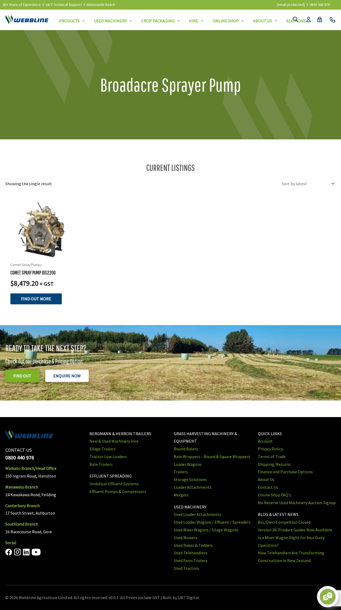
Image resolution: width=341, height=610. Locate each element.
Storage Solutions (190, 479)
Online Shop (226, 20)
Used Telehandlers (190, 552)
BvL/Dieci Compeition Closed (284, 522)
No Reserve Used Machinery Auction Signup (297, 502)
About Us (262, 20)
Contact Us (268, 487)
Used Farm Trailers (191, 560)
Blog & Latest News (278, 514)
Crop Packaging (157, 20)
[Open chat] (328, 597)
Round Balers (186, 448)
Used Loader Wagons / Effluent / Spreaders (212, 522)
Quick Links (270, 433)
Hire (193, 20)
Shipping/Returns (274, 464)
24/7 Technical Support (64, 4)
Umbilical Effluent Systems (114, 483)
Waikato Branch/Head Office (30, 468)
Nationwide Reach (101, 4)
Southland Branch (21, 524)
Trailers (181, 471)
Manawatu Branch (21, 487)
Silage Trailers (103, 448)
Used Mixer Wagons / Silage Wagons (206, 529)
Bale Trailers (101, 464)
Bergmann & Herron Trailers (120, 433)
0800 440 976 (320, 4)
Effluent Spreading (111, 476)
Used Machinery (110, 20)
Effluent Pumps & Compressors (118, 491)
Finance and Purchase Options (285, 471)
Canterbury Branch (22, 505)
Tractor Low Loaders (108, 456)
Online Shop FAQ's (274, 495)
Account (265, 441)
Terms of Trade (272, 456)
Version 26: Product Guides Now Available (295, 529)
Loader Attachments (193, 487)
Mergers (181, 495)
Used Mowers (185, 537)
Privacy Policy (270, 448)
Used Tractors (186, 568)
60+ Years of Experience (22, 4)
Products (69, 20)
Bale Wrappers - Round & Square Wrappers (212, 456)
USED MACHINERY (190, 507)
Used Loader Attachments (197, 514)
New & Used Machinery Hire (114, 441)
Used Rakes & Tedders (193, 545)
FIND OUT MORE (36, 298)
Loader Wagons (188, 464)
